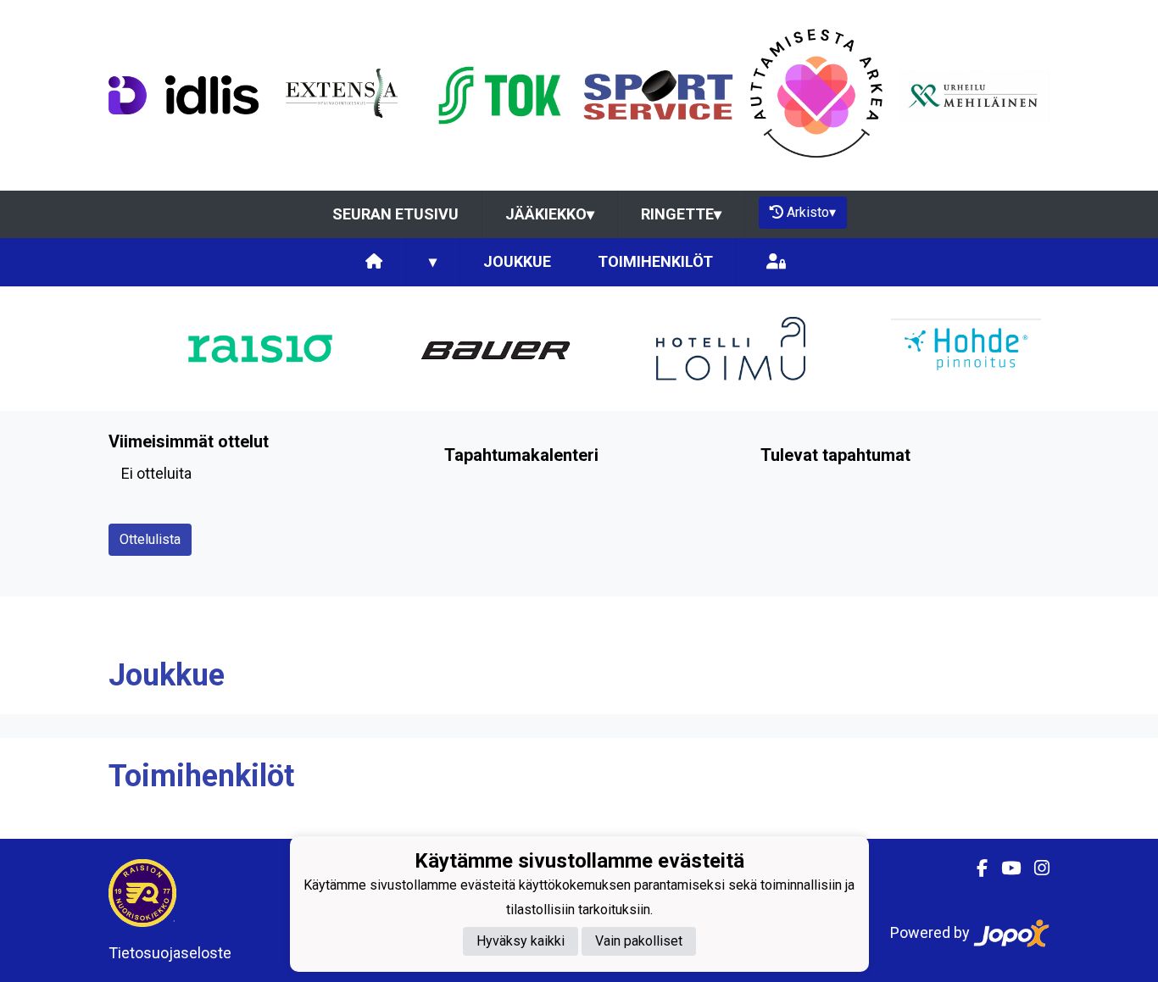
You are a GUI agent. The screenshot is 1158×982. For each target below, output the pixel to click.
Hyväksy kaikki (520, 941)
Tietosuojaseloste (170, 953)
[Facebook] (975, 868)
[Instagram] (1035, 868)
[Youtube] (1004, 868)
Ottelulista (150, 539)
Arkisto (811, 212)
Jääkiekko (549, 214)
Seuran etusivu (395, 214)
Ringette (681, 214)
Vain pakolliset (638, 941)
